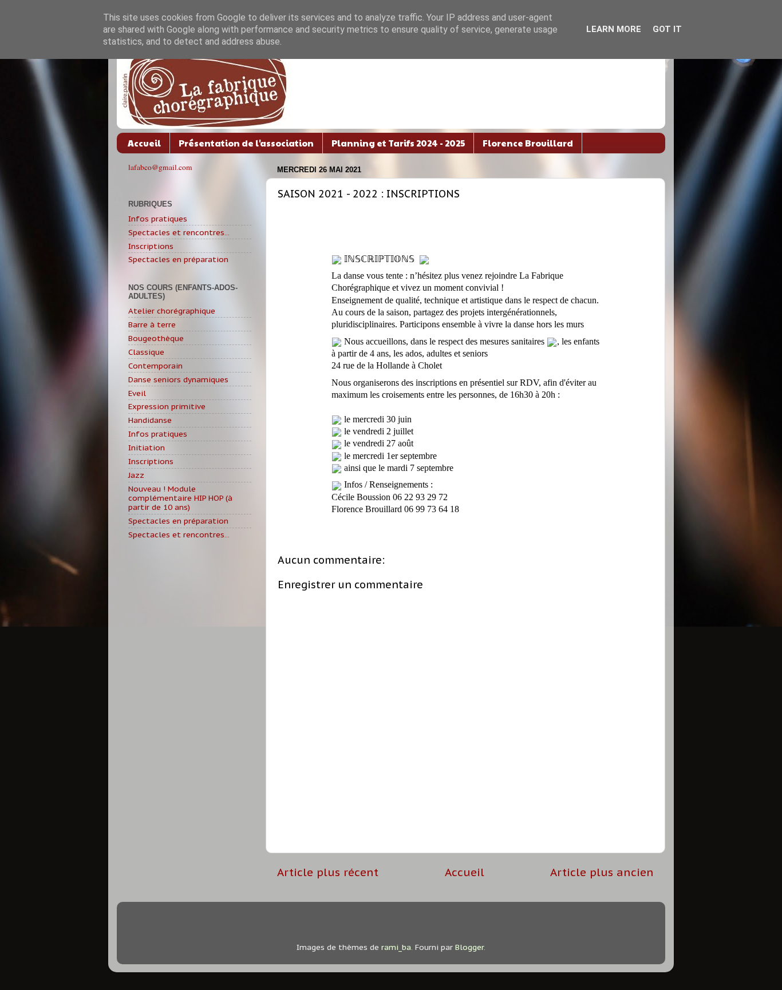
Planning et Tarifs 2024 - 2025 (398, 143)
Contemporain (155, 366)
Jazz (136, 475)
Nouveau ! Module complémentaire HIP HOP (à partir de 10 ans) (180, 498)
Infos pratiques (157, 218)
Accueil (144, 143)
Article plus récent (327, 872)
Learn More (613, 29)
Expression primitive (167, 406)
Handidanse (150, 420)
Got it (667, 29)
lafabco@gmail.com (160, 167)
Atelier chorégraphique (171, 311)
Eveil (137, 393)
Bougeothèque (156, 338)
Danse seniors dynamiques (178, 379)
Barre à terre (152, 324)
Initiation (146, 447)
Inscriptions (150, 246)
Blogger (469, 947)
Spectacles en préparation (178, 259)
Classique (146, 352)
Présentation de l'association (246, 143)
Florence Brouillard (528, 143)
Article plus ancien (602, 872)
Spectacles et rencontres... (179, 232)
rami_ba (396, 947)
